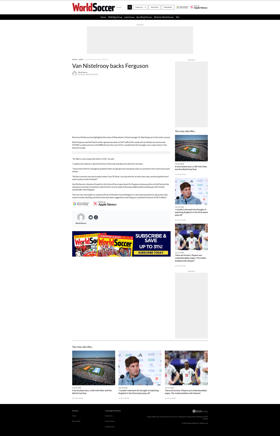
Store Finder (76, 421)
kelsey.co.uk (204, 423)
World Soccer (82, 72)
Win (177, 17)
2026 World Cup (115, 17)
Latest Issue (129, 17)
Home (103, 17)
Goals (74, 416)
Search (130, 7)
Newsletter (168, 7)
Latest (81, 59)
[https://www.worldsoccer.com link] (96, 217)
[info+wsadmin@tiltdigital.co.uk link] (91, 217)
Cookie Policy (109, 427)
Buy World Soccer (144, 17)
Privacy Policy (110, 421)
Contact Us (109, 416)
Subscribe (154, 7)
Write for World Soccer (164, 17)
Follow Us (139, 7)
